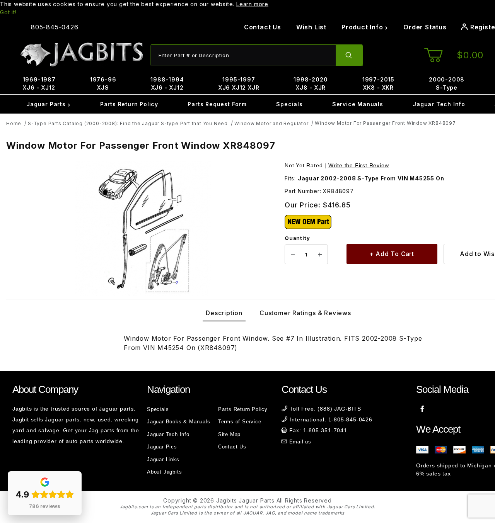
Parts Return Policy (129, 104)
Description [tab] (224, 313)
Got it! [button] (8, 12)
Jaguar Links (163, 459)
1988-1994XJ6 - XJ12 (167, 83)
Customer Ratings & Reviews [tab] (305, 313)
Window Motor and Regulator (271, 123)
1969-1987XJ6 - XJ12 (39, 83)
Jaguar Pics (162, 447)
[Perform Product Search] (349, 55)
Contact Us (262, 27)
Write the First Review (358, 165)
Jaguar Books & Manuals (178, 422)
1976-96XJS (103, 83)
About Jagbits (164, 472)
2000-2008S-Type (446, 83)
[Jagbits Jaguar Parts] (81, 54)
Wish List (311, 27)
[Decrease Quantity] (292, 254)
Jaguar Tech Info (439, 104)
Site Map (229, 434)
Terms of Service (239, 422)
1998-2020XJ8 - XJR (311, 83)
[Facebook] (422, 408)
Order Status (425, 27)
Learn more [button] (252, 4)
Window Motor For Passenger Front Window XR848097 (385, 123)
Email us (300, 442)
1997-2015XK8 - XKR (378, 83)
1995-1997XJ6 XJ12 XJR (238, 83)
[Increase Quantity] (320, 254)
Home (13, 123)
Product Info (363, 27)
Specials (289, 104)
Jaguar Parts (46, 104)
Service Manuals (357, 104)
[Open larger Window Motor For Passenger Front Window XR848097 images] (143, 228)
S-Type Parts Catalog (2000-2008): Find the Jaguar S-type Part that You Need (128, 123)
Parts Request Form (217, 104)
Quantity (297, 238)
